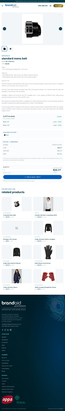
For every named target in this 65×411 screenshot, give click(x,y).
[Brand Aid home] (12, 5)
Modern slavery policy (8, 386)
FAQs (3, 383)
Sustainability (5, 368)
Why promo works (7, 365)
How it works (5, 360)
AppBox (61, 408)
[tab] (4, 48)
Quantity (6, 167)
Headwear (5, 339)
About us (4, 357)
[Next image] (60, 28)
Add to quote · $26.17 (33, 177)
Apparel (4, 337)
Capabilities (5, 363)
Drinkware (5, 342)
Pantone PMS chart (7, 389)
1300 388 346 (43, 5)
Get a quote (58, 5)
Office (3, 350)
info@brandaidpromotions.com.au (11, 324)
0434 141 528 (14, 326)
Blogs (3, 371)
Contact (4, 381)
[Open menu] (2, 5)
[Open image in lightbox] (32, 29)
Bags (3, 345)
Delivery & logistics (7, 392)
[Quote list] (50, 5)
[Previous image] (4, 28)
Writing (4, 348)
